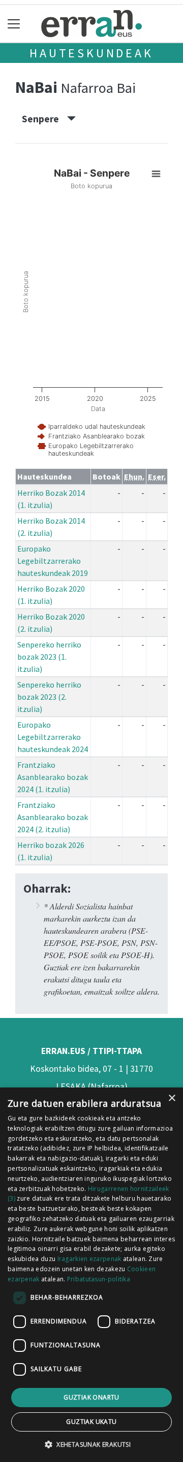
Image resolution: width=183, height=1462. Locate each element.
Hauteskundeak (91, 53)
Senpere (44, 119)
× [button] (171, 1098)
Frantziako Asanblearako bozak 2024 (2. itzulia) (52, 817)
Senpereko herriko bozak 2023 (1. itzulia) (49, 656)
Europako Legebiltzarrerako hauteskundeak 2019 (52, 560)
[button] (91, 1444)
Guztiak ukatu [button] (91, 1421)
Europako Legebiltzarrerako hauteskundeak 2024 (52, 737)
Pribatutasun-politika (98, 1279)
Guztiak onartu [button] (91, 1397)
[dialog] (91, 1274)
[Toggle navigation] (14, 23)
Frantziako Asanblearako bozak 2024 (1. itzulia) (52, 777)
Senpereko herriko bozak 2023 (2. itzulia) (49, 696)
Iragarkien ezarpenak (89, 1258)
